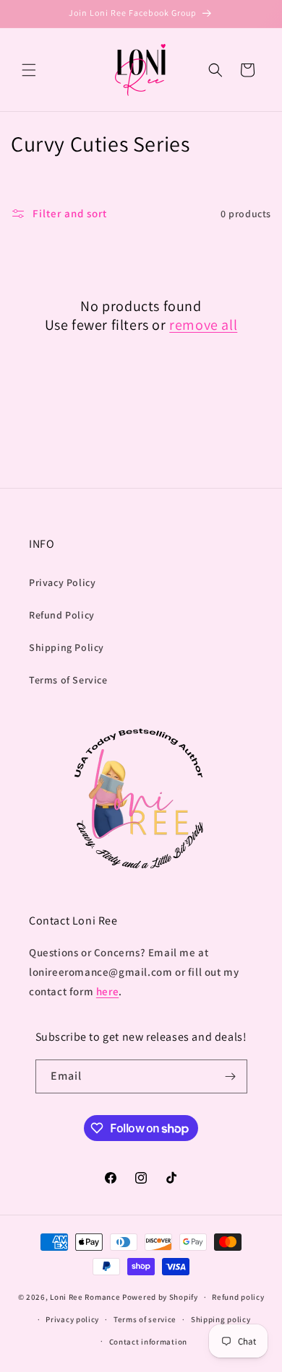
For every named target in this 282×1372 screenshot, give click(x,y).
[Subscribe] (231, 1076)
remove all (203, 324)
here (107, 991)
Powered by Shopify (160, 1297)
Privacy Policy (62, 582)
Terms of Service (68, 679)
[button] (29, 70)
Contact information (148, 1342)
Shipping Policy (66, 647)
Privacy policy (72, 1319)
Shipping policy (221, 1319)
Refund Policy (62, 614)
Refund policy (238, 1297)
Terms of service (145, 1319)
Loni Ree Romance (86, 1297)
